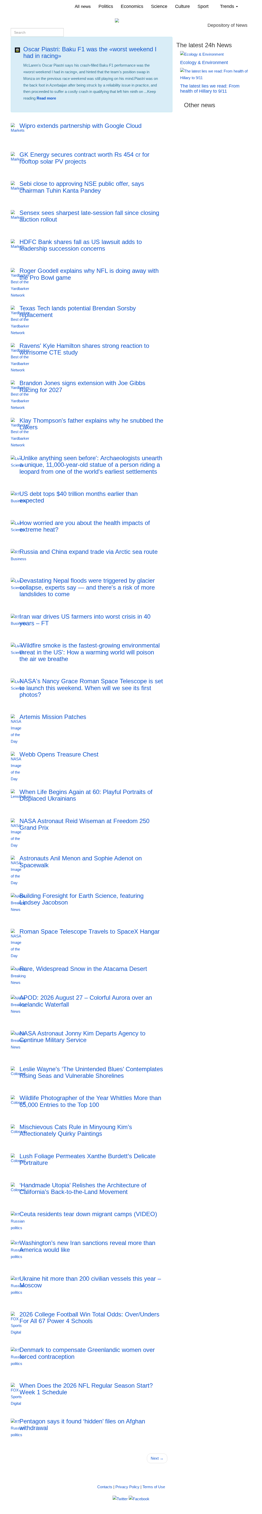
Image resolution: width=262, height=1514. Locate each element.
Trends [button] (227, 6)
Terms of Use (154, 1487)
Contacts (104, 1487)
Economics (132, 6)
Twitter (67, 107)
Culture (182, 6)
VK (30, 107)
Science (159, 6)
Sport (203, 6)
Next (157, 1458)
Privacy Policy (127, 1487)
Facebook (47, 107)
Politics (106, 6)
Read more (46, 98)
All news (83, 6)
